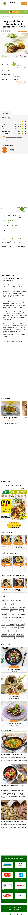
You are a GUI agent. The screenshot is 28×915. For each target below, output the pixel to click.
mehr (25, 122)
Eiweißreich (7, 567)
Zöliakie (3, 621)
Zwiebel (9, 223)
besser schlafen (20, 624)
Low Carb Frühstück (7, 546)
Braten (3, 604)
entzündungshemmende (8, 637)
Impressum (9, 906)
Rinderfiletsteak (20, 246)
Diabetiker (22, 607)
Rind (3, 600)
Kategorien (22, 911)
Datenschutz (17, 906)
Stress (3, 624)
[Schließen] (1, 3)
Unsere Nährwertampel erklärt (14, 137)
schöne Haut (14, 627)
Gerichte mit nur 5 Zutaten (14, 723)
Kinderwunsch (5, 610)
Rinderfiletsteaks (11, 218)
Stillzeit (21, 610)
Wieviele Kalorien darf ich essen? (21, 82)
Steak (7, 600)
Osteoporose (14, 610)
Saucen (17, 604)
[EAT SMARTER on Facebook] (7, 914)
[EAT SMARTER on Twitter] (17, 914)
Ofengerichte (5, 607)
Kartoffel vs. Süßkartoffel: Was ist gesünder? (12, 821)
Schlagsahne (10, 228)
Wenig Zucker (20, 634)
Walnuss (13, 242)
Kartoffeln (17, 215)
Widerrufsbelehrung (14, 909)
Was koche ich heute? (14, 696)
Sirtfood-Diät (5, 631)
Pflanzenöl (10, 220)
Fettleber (4, 614)
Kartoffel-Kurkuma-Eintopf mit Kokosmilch (12, 754)
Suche (23, 12)
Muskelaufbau (10, 624)
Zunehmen (21, 627)
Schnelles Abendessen (14, 669)
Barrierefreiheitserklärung (10, 911)
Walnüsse (15, 225)
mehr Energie (5, 627)
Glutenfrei (4, 634)
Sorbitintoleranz (6, 617)
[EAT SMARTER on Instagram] (14, 914)
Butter (8, 230)
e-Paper (25, 521)
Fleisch (12, 600)
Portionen (22, 211)
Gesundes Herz (20, 637)
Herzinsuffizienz (12, 614)
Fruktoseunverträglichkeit (18, 617)
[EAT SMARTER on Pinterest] (10, 914)
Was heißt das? (21, 67)
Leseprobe (3, 521)
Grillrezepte (10, 604)
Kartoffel (11, 246)
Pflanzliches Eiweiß (18, 567)
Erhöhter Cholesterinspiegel (15, 621)
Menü (2, 12)
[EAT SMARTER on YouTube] (21, 914)
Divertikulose (21, 614)
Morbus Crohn (14, 607)
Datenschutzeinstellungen (14, 907)
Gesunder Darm (22, 631)
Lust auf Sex (13, 631)
